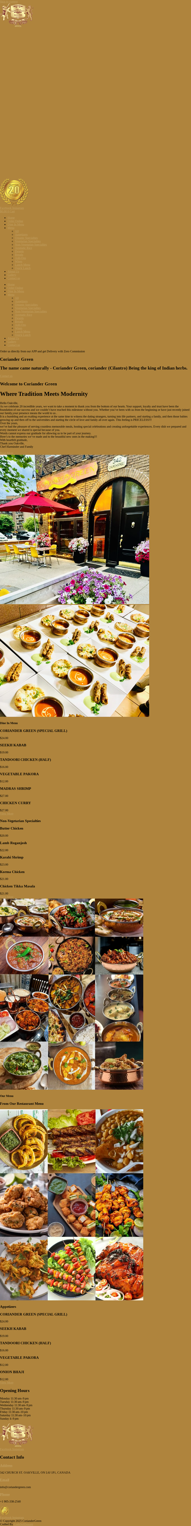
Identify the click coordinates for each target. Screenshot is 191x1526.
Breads (19, 254)
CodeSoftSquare (23, 1524)
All (17, 231)
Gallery (11, 274)
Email (4, 1480)
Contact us (13, 278)
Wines (18, 261)
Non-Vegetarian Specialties (31, 244)
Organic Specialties (26, 237)
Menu (10, 227)
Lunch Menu (22, 264)
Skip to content (9, 1)
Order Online (15, 221)
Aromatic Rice (23, 248)
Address (6, 1465)
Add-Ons (20, 258)
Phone (5, 1494)
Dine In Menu (15, 224)
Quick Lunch (23, 268)
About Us (13, 271)
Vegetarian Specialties (28, 241)
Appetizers (21, 234)
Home (11, 217)
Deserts (19, 251)
